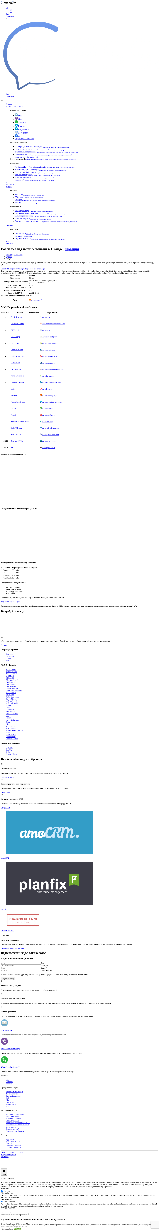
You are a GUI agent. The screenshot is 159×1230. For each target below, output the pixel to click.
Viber (20, 119)
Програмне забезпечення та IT (18, 1123)
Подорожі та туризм (14, 1118)
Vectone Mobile (11, 754)
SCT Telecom (11, 728)
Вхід (7, 14)
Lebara (8, 705)
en (11, 10)
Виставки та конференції (15, 1114)
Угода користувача (8, 1155)
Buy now (4, 601)
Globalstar (9, 748)
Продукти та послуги (14, 106)
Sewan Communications (20, 421)
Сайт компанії (46, 970)
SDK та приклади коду (38, 216)
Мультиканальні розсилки (46, 152)
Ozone (13, 408)
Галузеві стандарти (13, 1147)
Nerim (8, 752)
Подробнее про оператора (34, 269)
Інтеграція (10, 184)
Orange (8, 658)
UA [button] (7, 8)
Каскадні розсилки (13, 1096)
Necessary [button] (4, 1189)
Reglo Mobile (11, 726)
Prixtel (13, 415)
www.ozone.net (47, 409)
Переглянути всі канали (24, 139)
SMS (20, 116)
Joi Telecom (10, 695)
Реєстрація (10, 16)
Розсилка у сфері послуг (15, 1131)
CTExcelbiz (15, 363)
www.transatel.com (49, 441)
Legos (13, 389)
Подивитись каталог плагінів (12, 948)
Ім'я (42, 963)
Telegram (21, 126)
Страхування (11, 1127)
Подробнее (5, 792)
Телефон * (45, 965)
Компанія (9, 225)
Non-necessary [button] (6, 1199)
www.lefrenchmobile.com (51, 382)
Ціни (8, 182)
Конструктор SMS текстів (37, 172)
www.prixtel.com (48, 415)
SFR (7, 660)
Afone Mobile (11, 670)
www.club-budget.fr (49, 337)
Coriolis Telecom (17, 350)
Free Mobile (10, 656)
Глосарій (35, 200)
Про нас (9, 1084)
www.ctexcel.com (48, 363)
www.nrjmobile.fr (48, 448)
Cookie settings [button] (7, 1229)
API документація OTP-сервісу (40, 213)
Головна (9, 104)
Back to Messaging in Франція (12, 269)
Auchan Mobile (11, 672)
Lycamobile (10, 709)
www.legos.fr (47, 389)
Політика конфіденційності (12, 1152)
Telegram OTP (23, 130)
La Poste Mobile (12, 701)
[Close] (2, 100)
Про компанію (32, 233)
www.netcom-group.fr (50, 395)
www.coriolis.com (48, 350)
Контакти (23, 236)
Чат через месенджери (40, 149)
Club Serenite (16, 343)
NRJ (12, 448)
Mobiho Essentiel (12, 714)
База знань (29, 195)
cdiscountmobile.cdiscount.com (53, 324)
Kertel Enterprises (17, 376)
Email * (44, 968)
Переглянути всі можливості (26, 157)
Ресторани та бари (13, 1116)
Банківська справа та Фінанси (17, 1125)
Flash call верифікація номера (40, 169)
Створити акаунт (7, 777)
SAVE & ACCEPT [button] (8, 1208)
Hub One (9, 750)
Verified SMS (23, 133)
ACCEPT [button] (17, 1229)
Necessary (7, 1191)
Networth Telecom (18, 402)
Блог (7, 241)
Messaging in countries (14, 255)
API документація (34, 211)
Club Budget (15, 337)
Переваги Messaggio (40, 239)
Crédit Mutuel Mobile (19, 356)
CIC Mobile (15, 330)
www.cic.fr (46, 330)
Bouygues (9, 654)
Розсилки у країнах (35, 177)
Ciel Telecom (10, 682)
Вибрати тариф (14, 601)
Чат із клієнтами (12, 1094)
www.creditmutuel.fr (49, 356)
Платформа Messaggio (14, 1092)
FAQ (29, 197)
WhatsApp (22, 123)
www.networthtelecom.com (52, 402)
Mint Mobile (10, 712)
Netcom (14, 395)
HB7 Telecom (16, 369)
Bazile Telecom (16, 317)
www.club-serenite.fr (49, 343)
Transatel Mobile (17, 441)
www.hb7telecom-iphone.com (53, 369)
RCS (20, 137)
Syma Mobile (16, 435)
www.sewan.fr (47, 422)
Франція (72, 249)
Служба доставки (12, 1121)
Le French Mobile (17, 382)
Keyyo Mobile (11, 699)
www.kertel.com (48, 376)
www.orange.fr (36, 300)
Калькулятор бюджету (38, 175)
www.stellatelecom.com (50, 428)
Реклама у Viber (34, 180)
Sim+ (8, 732)
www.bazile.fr (47, 317)
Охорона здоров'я (12, 1129)
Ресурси (9, 187)
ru (11, 12)
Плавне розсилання (43, 154)
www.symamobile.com (50, 435)
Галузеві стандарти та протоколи (46, 221)
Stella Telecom (16, 428)
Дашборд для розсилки (42, 147)
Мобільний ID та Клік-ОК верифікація (45, 167)
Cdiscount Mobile (17, 324)
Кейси (28, 202)
